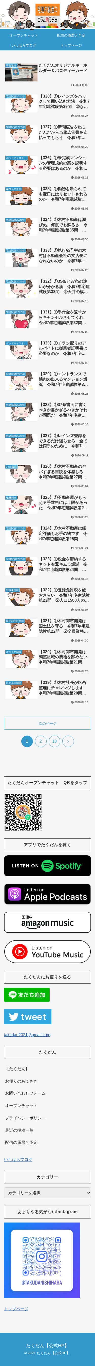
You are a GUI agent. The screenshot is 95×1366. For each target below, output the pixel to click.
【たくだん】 (17, 1069)
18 (54, 741)
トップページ (16, 1309)
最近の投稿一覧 (19, 1130)
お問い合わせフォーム (25, 1093)
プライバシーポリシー (25, 1118)
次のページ (47, 723)
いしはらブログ (18, 1159)
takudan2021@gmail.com (27, 1035)
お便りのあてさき (21, 1081)
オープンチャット (21, 1105)
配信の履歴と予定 (21, 1142)
